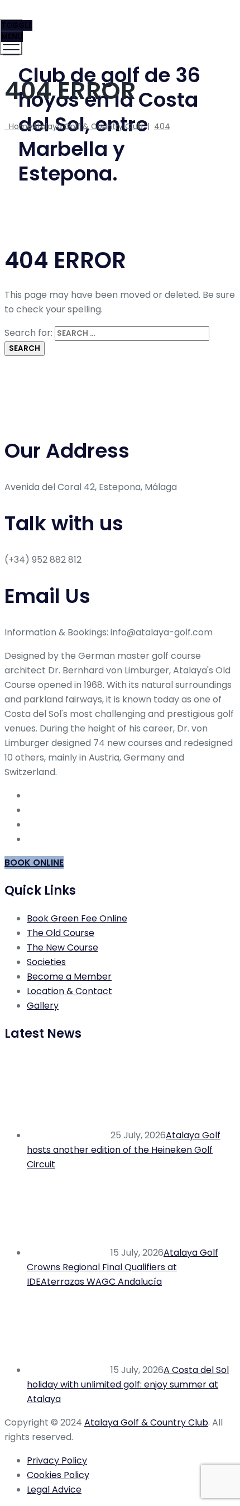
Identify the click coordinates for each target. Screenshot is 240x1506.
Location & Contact (69, 991)
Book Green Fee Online (77, 918)
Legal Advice (54, 1489)
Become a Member (69, 976)
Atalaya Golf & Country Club (146, 1422)
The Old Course (60, 933)
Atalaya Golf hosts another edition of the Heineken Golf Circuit (123, 1150)
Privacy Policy (57, 1460)
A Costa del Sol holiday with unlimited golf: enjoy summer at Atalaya (128, 1384)
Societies (46, 962)
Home (73, 126)
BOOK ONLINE (34, 862)
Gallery (43, 1005)
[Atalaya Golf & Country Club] (118, 25)
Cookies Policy (58, 1475)
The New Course (62, 947)
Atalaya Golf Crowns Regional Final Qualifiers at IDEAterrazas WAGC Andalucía (122, 1267)
